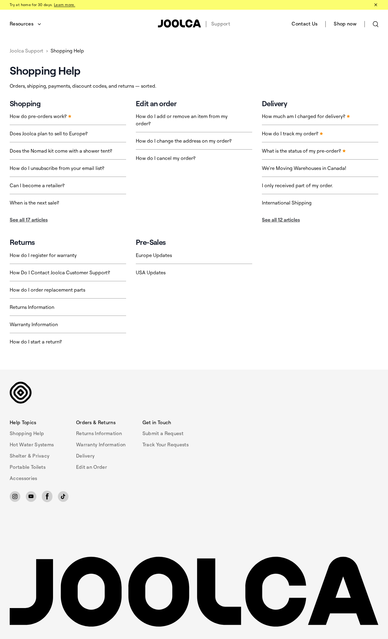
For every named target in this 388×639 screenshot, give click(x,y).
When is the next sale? (34, 203)
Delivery (274, 103)
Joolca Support (26, 51)
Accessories (23, 478)
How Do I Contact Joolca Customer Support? (60, 272)
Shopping (25, 103)
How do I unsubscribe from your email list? (57, 168)
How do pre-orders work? (39, 116)
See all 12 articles (281, 220)
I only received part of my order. (297, 185)
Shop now (345, 24)
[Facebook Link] (47, 496)
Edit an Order (91, 467)
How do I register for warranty (43, 255)
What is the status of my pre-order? (302, 151)
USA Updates (151, 272)
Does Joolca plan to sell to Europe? (49, 133)
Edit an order (156, 103)
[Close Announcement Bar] (375, 5)
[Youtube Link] (31, 496)
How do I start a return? (36, 342)
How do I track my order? (290, 133)
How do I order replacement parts (47, 290)
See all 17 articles (29, 220)
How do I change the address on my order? (184, 141)
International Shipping (287, 203)
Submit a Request (162, 433)
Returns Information (32, 307)
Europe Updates (154, 255)
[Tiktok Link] (63, 496)
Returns (22, 242)
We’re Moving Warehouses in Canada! (304, 168)
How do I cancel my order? (166, 158)
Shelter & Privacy (29, 456)
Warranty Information (34, 324)
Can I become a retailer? (37, 185)
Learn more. (64, 4)
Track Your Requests (165, 444)
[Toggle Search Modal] (375, 24)
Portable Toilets (27, 467)
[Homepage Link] (194, 592)
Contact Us (304, 24)
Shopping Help (67, 51)
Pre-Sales (151, 242)
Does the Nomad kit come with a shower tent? (61, 151)
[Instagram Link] (15, 496)
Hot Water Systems (32, 444)
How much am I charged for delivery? (304, 116)
